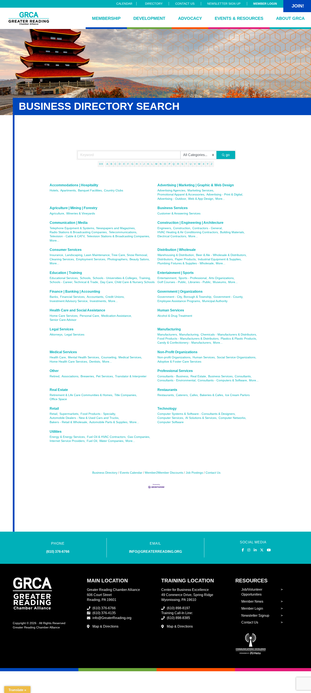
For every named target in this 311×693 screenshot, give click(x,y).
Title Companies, (125, 395)
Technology (167, 408)
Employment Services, (91, 259)
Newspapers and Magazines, (115, 228)
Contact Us (184, 3)
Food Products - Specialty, (98, 413)
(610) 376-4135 (104, 613)
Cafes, (194, 395)
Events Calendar (131, 472)
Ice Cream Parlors (237, 395)
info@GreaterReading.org (111, 618)
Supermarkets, (69, 413)
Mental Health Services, (84, 357)
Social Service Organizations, (236, 357)
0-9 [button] (101, 164)
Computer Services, (170, 418)
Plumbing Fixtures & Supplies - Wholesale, (186, 263)
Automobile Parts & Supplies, (108, 422)
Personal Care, (90, 315)
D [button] (120, 164)
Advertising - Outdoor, (172, 198)
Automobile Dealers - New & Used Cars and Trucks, (84, 418)
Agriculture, (57, 213)
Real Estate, (198, 376)
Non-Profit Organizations (177, 352)
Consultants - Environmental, (176, 380)
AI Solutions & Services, (201, 418)
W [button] (199, 164)
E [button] (124, 164)
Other (54, 371)
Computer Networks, (232, 418)
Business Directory (104, 472)
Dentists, (95, 361)
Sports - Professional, (193, 278)
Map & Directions (105, 626)
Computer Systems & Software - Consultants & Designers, (196, 413)
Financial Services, (72, 296)
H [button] (137, 164)
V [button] (195, 164)
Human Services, (204, 357)
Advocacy (190, 18)
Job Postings (194, 472)
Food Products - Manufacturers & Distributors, (188, 338)
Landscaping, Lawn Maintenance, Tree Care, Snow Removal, (106, 255)
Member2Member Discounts (164, 472)
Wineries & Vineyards (80, 213)
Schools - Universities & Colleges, (115, 278)
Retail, (54, 413)
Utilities (56, 431)
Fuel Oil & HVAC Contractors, (106, 436)
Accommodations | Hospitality (74, 185)
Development (149, 18)
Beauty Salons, (140, 259)
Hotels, (54, 190)
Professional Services (175, 371)
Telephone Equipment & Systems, (72, 228)
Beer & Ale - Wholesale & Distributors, (221, 255)
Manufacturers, (167, 334)
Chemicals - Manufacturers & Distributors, (229, 334)
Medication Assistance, (116, 315)
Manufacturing (169, 329)
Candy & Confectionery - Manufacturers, (184, 342)
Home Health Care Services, (69, 361)
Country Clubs (113, 190)
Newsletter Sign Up (223, 3)
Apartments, (68, 190)
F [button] (128, 164)
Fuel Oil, (92, 441)
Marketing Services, (200, 190)
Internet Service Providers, (67, 441)
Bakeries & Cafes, (212, 395)
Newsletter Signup (255, 615)
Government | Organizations (180, 291)
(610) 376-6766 (57, 551)
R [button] (178, 164)
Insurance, (57, 255)
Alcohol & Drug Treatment (174, 315)
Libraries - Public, (200, 282)
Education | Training (66, 273)
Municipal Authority (214, 301)
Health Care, (58, 357)
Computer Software (170, 422)
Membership (106, 18)
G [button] (132, 164)
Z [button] (211, 164)
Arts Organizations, (222, 278)
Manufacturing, (189, 334)
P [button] (169, 164)
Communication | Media (69, 222)
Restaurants (167, 390)
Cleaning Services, (62, 259)
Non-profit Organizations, (174, 357)
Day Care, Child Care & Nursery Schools (127, 282)
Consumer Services (66, 250)
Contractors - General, (207, 228)
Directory (154, 3)
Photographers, (117, 259)
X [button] (203, 164)
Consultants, (243, 376)
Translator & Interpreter (131, 376)
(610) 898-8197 (178, 608)
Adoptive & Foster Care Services (179, 361)
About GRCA (290, 18)
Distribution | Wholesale (176, 250)
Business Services (172, 208)
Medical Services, (130, 357)
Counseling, (109, 357)
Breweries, (88, 376)
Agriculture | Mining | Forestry (73, 208)
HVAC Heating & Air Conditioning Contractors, (188, 232)
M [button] (156, 164)
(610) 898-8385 (178, 618)
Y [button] (207, 164)
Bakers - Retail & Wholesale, (69, 422)
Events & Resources (239, 18)
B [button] (111, 164)
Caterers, (182, 395)
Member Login (265, 3)
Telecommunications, (123, 232)
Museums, (220, 282)
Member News (252, 601)
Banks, (54, 296)
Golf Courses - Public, (172, 282)
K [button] (148, 164)
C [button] (115, 164)
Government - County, (228, 296)
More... (220, 198)
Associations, (70, 376)
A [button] (107, 164)
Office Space (58, 399)
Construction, (182, 228)
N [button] (160, 164)
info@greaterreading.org (155, 551)
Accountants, (95, 296)
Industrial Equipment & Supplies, (220, 259)
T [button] (186, 164)
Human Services (170, 310)
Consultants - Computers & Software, (223, 380)
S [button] (182, 164)
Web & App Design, (201, 198)
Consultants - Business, (173, 376)
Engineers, (164, 228)
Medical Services (63, 352)
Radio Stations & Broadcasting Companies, (79, 232)
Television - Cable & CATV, (67, 236)
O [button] (165, 164)
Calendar (124, 3)
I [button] (140, 164)
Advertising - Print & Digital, (224, 194)
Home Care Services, (64, 315)
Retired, (55, 376)
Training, (145, 278)
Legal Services (61, 329)
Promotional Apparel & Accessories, (181, 194)
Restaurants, (166, 395)
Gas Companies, (139, 436)
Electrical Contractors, (172, 236)
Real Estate (59, 390)
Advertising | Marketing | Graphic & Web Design (195, 185)
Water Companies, (111, 441)
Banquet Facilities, (90, 190)
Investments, (98, 301)
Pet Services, (105, 376)
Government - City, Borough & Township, (184, 296)
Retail (54, 408)
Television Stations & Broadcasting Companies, (118, 236)
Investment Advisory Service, (69, 301)
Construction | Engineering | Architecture (190, 222)
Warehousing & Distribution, (176, 255)
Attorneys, (56, 334)
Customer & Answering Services (178, 213)
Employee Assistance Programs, (179, 301)
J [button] (144, 164)
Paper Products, (186, 259)
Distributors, (165, 259)
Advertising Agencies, (171, 190)
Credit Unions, (115, 296)
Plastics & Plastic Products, (239, 338)
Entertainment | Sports (175, 273)
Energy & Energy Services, (68, 436)
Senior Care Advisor (63, 319)
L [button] (152, 164)
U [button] (190, 164)
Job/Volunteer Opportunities (251, 592)
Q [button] (174, 164)
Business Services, (220, 376)
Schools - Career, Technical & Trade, (74, 282)
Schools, (85, 278)
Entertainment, (167, 278)
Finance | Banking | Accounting (75, 291)
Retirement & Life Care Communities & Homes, (81, 395)
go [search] (228, 155)
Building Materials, (232, 232)
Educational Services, (64, 278)
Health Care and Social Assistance (77, 310)
